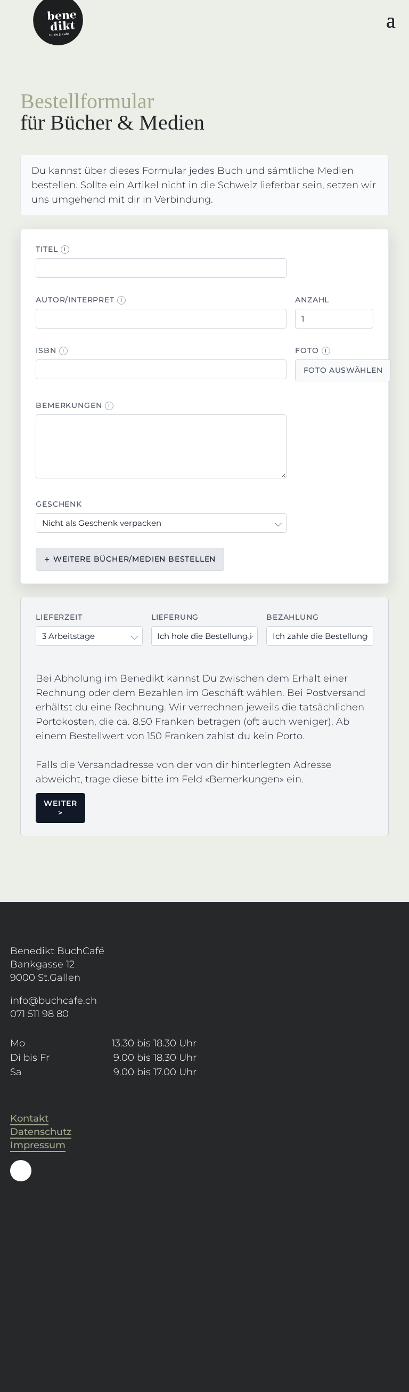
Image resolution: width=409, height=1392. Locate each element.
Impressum (38, 1145)
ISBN (50, 350)
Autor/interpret (79, 299)
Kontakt (29, 1118)
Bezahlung (292, 617)
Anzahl (312, 299)
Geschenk (59, 504)
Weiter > (60, 808)
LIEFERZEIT (59, 617)
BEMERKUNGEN (73, 405)
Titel (51, 249)
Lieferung (175, 617)
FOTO (311, 350)
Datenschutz (40, 1132)
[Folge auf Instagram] (20, 1170)
